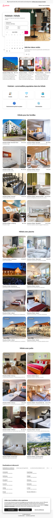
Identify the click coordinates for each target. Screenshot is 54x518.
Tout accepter (11, 509)
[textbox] (10, 28)
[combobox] (16, 24)
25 (12, 48)
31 (9, 51)
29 (22, 48)
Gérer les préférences (39, 509)
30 (7, 51)
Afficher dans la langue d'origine (39, 1)
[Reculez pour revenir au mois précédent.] (7, 32)
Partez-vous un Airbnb (44, 5)
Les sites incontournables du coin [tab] (37, 468)
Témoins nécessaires (25, 509)
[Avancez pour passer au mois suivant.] (22, 32)
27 (17, 48)
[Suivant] (29, 54)
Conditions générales (30, 515)
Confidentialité (21, 515)
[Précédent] (24, 54)
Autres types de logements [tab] (22, 468)
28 (19, 48)
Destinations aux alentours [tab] (8, 468)
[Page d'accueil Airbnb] (6, 5)
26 (14, 48)
